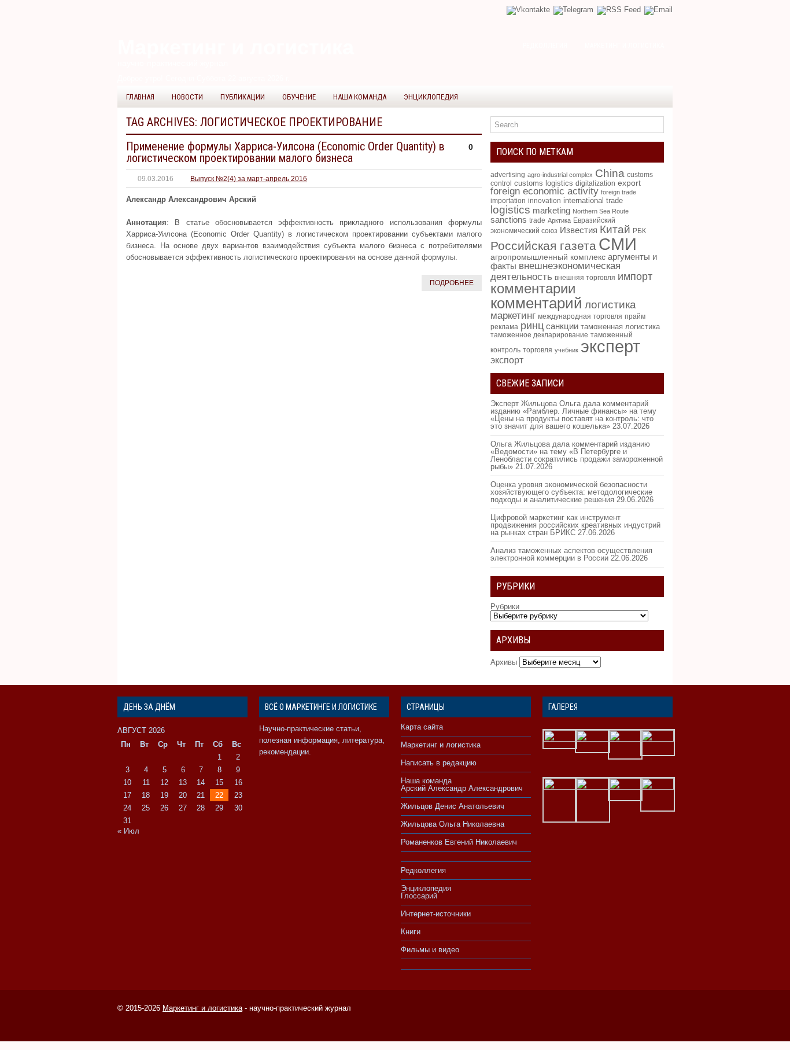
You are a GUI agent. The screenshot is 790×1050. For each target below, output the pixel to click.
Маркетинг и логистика (624, 46)
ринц (532, 325)
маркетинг (513, 315)
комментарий (536, 303)
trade (537, 220)
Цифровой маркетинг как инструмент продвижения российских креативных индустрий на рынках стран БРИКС (575, 525)
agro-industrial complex (560, 174)
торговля (537, 349)
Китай (615, 229)
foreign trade (618, 192)
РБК (639, 231)
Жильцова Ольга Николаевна (452, 824)
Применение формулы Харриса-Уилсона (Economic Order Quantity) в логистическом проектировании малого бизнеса (285, 152)
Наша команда (359, 97)
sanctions (508, 219)
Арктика (559, 220)
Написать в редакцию (439, 762)
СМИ (618, 243)
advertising (507, 175)
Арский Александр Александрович (462, 788)
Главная (140, 97)
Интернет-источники (436, 913)
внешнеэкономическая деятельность (555, 271)
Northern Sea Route (601, 211)
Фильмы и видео (430, 949)
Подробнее (452, 283)
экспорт (506, 360)
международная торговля (580, 316)
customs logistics (543, 183)
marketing (551, 210)
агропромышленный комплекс (548, 256)
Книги (410, 931)
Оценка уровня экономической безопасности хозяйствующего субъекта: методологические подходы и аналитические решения (571, 492)
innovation (544, 201)
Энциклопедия (431, 97)
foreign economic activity (544, 191)
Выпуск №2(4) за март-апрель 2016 (248, 179)
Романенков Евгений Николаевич (459, 842)
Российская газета (543, 246)
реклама (504, 327)
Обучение (299, 97)
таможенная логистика (620, 326)
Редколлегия (545, 46)
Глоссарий (419, 895)
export (629, 183)
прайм (635, 316)
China (610, 173)
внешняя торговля (585, 277)
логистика (610, 304)
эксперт (610, 346)
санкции (562, 326)
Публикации (242, 97)
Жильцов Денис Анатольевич (452, 806)
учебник (566, 350)
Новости (187, 97)
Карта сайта (422, 727)
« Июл (128, 831)
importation (508, 200)
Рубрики (504, 606)
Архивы (503, 662)
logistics (510, 210)
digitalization (595, 183)
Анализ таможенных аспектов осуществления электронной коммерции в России (571, 554)
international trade (593, 200)
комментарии (532, 288)
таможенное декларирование (539, 335)
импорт (635, 276)
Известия (578, 230)
